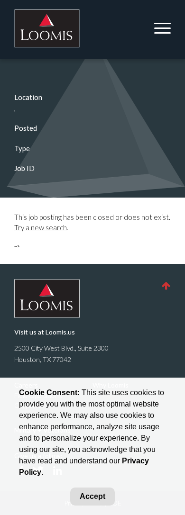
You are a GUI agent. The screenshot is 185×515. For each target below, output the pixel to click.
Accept (92, 496)
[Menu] (159, 29)
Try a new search (40, 227)
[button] (166, 285)
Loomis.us (60, 332)
